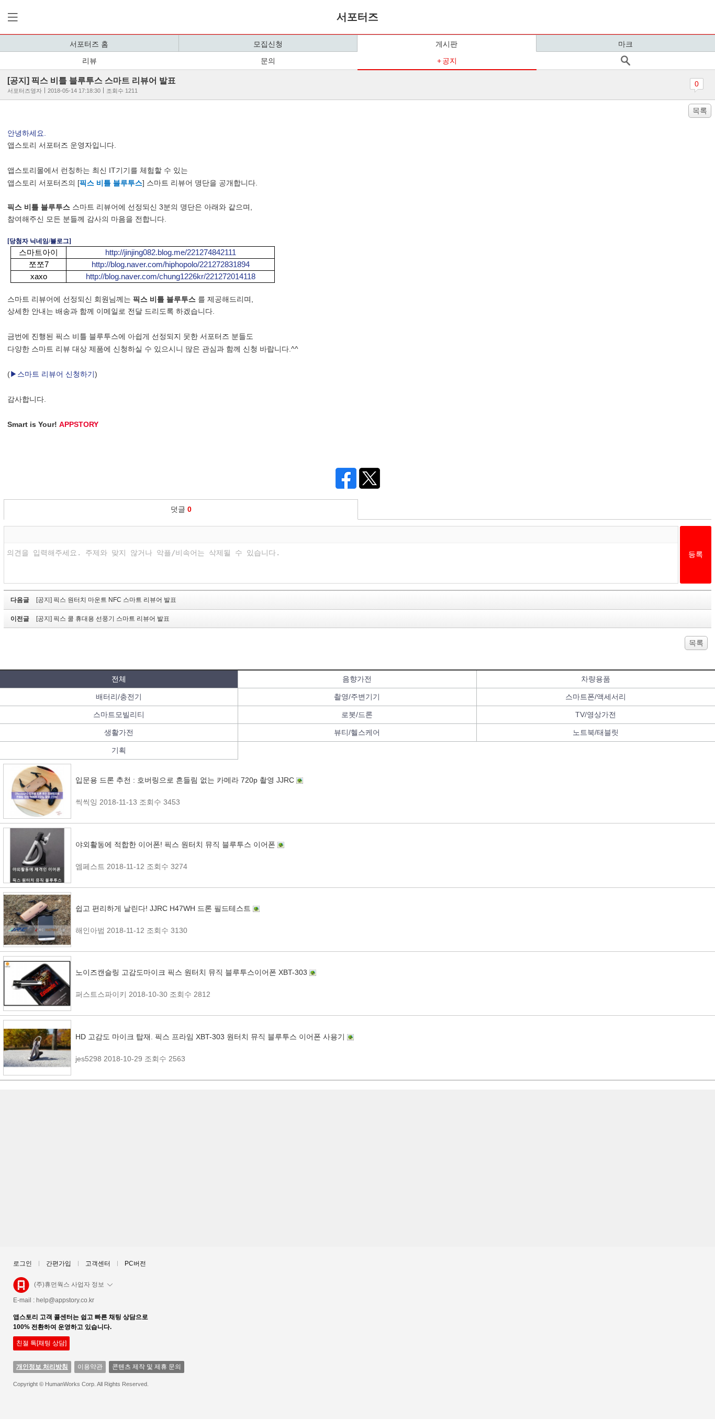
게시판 (446, 44)
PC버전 (135, 1263)
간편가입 (58, 1263)
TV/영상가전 (595, 714)
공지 (449, 61)
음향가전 (357, 679)
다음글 (93, 599)
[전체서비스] (11, 17)
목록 (699, 110)
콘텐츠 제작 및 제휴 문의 (146, 1366)
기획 (118, 750)
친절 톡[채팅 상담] (41, 1343)
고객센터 (97, 1263)
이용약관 (90, 1366)
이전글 (90, 618)
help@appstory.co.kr (65, 1300)
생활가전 (118, 732)
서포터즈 (357, 17)
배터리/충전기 (119, 697)
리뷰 (89, 61)
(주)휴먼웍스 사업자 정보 (69, 1284)
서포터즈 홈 (89, 44)
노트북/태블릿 (596, 732)
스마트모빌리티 (118, 714)
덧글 (181, 509)
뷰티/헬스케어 (357, 732)
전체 (118, 679)
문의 (268, 61)
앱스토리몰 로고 (21, 1289)
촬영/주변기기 (357, 697)
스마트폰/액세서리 (595, 697)
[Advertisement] (319, 1168)
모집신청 (268, 44)
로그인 (22, 1263)
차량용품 (595, 679)
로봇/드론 (357, 714)
